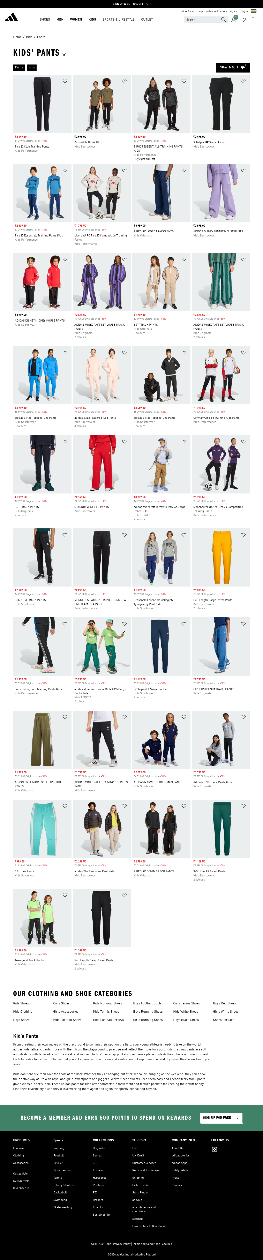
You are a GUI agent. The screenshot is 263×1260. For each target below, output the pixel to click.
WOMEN (76, 19)
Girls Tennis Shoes (186, 1003)
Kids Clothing (22, 1011)
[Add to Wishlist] (65, 82)
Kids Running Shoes (107, 1003)
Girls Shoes (61, 1003)
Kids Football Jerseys (108, 1020)
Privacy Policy (121, 1244)
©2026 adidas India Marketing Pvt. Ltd (131, 1254)
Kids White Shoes (185, 1011)
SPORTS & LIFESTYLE (119, 19)
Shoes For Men (223, 1020)
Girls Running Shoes (148, 1020)
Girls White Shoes (226, 1011)
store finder (188, 11)
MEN (60, 19)
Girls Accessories (65, 1011)
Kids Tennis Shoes (106, 1011)
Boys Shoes (21, 1020)
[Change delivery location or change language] (253, 11)
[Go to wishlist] (243, 20)
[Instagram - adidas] (230, 1150)
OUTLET (147, 19)
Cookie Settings (101, 1244)
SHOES (45, 19)
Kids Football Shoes (67, 1020)
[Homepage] (11, 18)
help (200, 11)
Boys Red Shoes (224, 1003)
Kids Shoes (21, 1003)
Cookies (167, 1244)
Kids (92, 19)
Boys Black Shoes (186, 1020)
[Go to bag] (253, 20)
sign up (234, 11)
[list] (114, 67)
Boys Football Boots (147, 1003)
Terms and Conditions (146, 1244)
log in (245, 11)
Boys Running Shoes (148, 1011)
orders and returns (216, 11)
